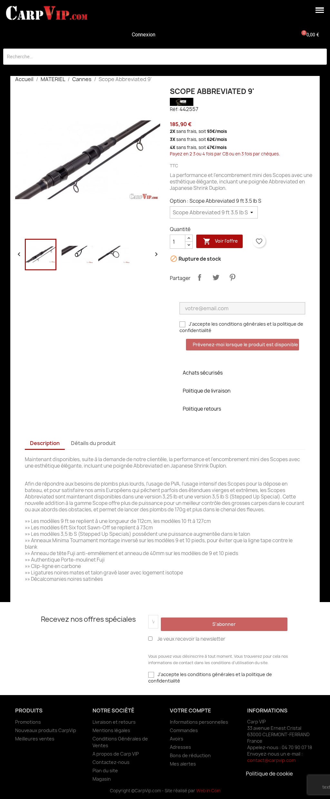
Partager (199, 277)
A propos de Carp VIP (115, 754)
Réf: (174, 109)
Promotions (28, 722)
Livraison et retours (114, 722)
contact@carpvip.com (271, 760)
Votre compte (190, 710)
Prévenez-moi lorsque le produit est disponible (245, 344)
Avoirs (176, 739)
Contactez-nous (111, 762)
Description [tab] (45, 443)
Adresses (180, 747)
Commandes (184, 730)
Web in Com (208, 791)
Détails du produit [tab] (93, 443)
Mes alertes (183, 764)
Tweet (215, 277)
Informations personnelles (199, 722)
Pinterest (232, 277)
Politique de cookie (269, 773)
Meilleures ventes (34, 739)
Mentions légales (111, 730)
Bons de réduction (190, 755)
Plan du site (105, 770)
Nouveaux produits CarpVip (45, 730)
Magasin (101, 779)
